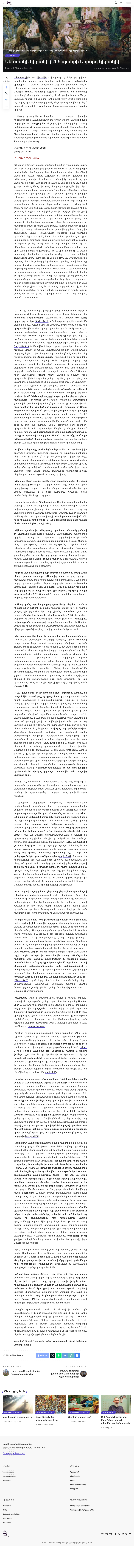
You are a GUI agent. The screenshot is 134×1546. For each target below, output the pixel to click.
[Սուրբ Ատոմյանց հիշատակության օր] (50, 1404)
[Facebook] (115, 1533)
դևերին (34, 607)
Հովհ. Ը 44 (65, 856)
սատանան (69, 611)
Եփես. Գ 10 (60, 1174)
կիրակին (42, 77)
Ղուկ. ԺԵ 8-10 (21, 346)
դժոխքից (29, 1192)
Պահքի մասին (12, 55)
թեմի (78, 1011)
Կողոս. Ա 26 (21, 1167)
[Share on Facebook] (6, 87)
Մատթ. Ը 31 (20, 686)
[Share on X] (6, 93)
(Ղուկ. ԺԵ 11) (41, 321)
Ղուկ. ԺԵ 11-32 (22, 151)
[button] (5, 3)
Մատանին (21, 997)
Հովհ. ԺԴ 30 (66, 615)
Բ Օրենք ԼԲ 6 (40, 399)
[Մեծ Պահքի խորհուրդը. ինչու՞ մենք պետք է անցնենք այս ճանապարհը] (116, 1404)
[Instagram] (126, 1533)
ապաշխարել (36, 317)
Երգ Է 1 (81, 1043)
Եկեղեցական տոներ (12, 1412)
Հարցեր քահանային (14, 1453)
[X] (119, 1533)
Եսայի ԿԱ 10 (31, 1136)
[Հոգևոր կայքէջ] (10, 3)
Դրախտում (45, 502)
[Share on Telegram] (6, 100)
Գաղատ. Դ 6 (66, 410)
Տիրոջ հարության (24, 134)
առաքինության (36, 1026)
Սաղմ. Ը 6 (58, 435)
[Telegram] (129, 1533)
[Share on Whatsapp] (59, 1355)
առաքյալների (39, 123)
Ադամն (33, 335)
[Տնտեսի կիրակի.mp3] (83, 1404)
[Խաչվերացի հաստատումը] (18, 1404)
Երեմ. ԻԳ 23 (38, 519)
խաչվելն (36, 1058)
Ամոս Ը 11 (32, 594)
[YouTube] (123, 1533)
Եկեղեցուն (39, 1008)
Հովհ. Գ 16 (50, 1072)
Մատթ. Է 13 (27, 1299)
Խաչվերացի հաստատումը (17, 1417)
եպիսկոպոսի (35, 1011)
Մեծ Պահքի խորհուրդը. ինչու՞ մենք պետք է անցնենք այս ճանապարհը (116, 1420)
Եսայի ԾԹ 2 (44, 523)
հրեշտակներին (22, 328)
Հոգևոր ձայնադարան (79, 1412)
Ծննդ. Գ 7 (21, 980)
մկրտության (80, 399)
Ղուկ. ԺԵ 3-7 (76, 328)
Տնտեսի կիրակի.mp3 (79, 1417)
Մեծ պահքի (21, 77)
